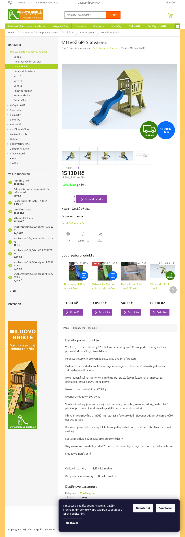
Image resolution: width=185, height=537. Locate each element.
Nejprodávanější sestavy (28, 62)
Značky (14, 163)
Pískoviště (15, 124)
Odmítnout (143, 508)
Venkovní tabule (18, 134)
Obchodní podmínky (89, 3)
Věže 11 (18, 86)
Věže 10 (18, 81)
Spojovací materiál (20, 144)
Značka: (133, 48)
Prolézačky (20, 100)
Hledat (113, 14)
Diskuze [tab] (92, 328)
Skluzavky (15, 110)
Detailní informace (71, 223)
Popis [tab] (66, 328)
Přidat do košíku (94, 198)
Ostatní (14, 139)
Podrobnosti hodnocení (105, 48)
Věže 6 (17, 57)
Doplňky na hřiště (19, 129)
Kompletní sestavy (25, 71)
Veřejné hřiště (17, 105)
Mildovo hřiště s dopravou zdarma (28, 52)
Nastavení (72, 523)
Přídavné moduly (23, 91)
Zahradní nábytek (19, 149)
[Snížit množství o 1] (74, 201)
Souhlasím (166, 508)
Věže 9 (17, 76)
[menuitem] (27, 26)
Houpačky (15, 115)
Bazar (13, 158)
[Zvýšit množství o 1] (74, 197)
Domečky (15, 120)
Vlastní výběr (22, 66)
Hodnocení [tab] (79, 328)
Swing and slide (22, 95)
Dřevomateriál (17, 154)
